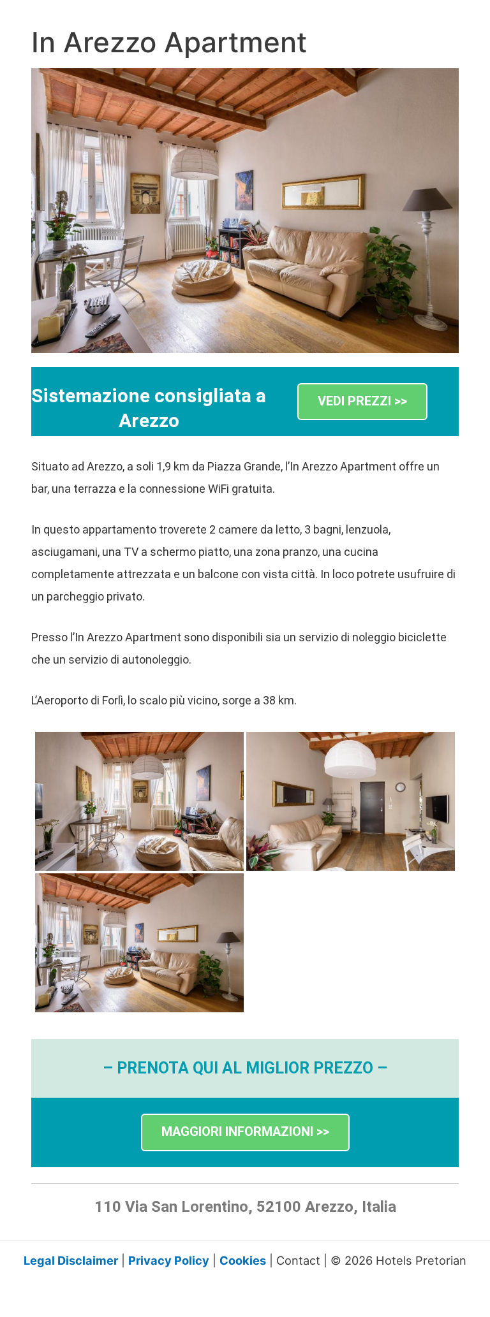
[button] (362, 402)
